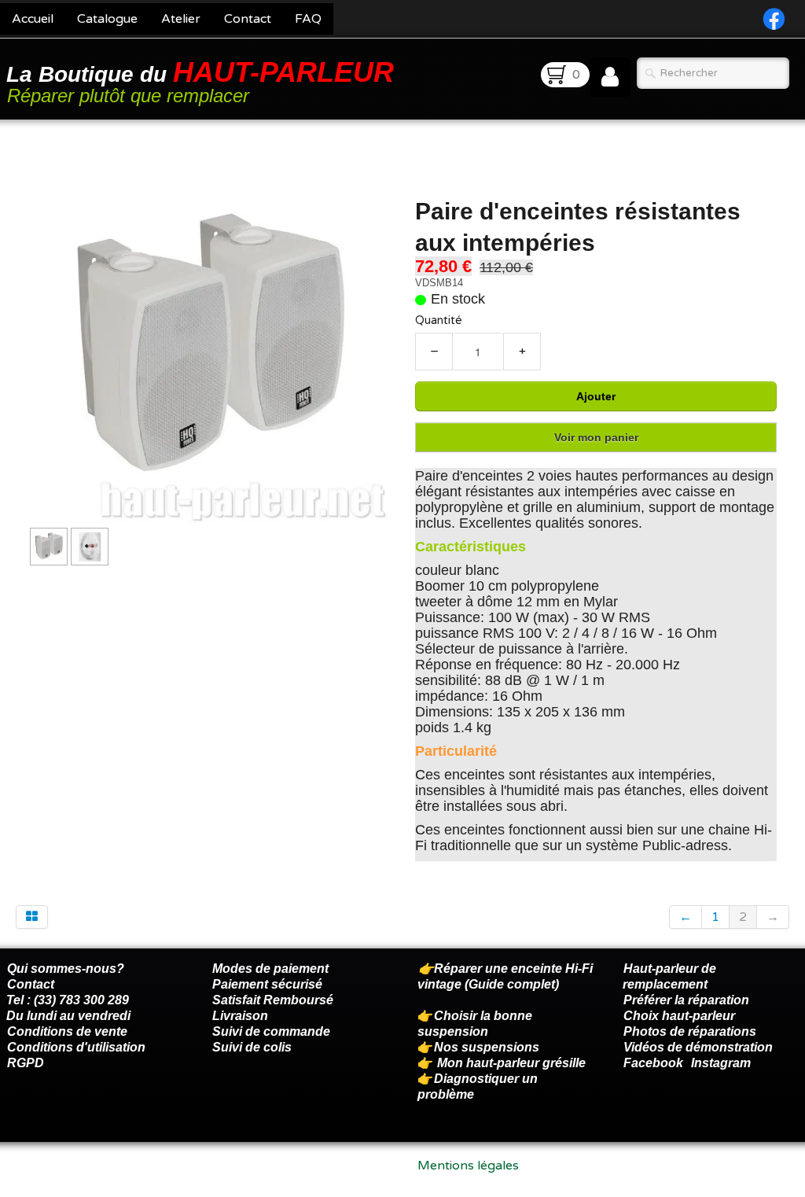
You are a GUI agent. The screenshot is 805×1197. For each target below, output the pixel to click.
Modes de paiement (270, 968)
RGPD (25, 1063)
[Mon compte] (610, 77)
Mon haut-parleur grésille (511, 1063)
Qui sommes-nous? (65, 968)
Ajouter (596, 396)
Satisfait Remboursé (272, 1000)
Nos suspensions (486, 1047)
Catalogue (107, 19)
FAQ (308, 19)
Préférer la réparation (686, 1000)
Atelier (180, 19)
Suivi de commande (271, 1031)
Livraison (240, 1015)
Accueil (32, 19)
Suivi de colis (252, 1047)
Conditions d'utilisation (76, 1047)
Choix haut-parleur (680, 1015)
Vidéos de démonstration (698, 1047)
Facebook (653, 1063)
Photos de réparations (689, 1031)
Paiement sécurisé (267, 984)
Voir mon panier (596, 437)
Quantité (438, 320)
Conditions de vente (67, 1031)
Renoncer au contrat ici (74, 1181)
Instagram (721, 1063)
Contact (247, 19)
